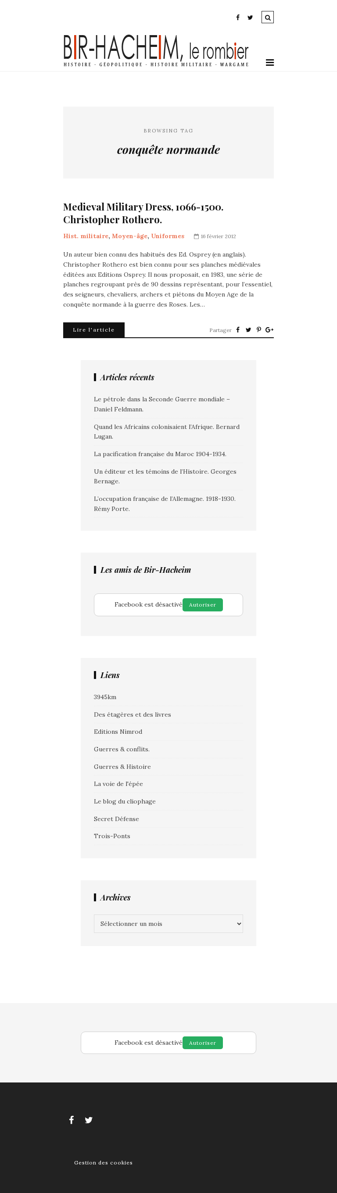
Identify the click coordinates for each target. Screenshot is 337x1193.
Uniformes (167, 236)
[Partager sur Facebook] (237, 329)
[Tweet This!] (248, 329)
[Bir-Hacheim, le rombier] (156, 66)
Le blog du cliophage (125, 801)
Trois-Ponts (112, 836)
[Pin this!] (259, 329)
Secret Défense (116, 819)
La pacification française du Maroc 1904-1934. (160, 454)
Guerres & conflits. (122, 749)
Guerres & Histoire (122, 767)
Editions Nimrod (118, 732)
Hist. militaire (85, 236)
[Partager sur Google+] (269, 329)
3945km (105, 697)
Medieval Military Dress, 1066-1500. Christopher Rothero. (143, 212)
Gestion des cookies (103, 1162)
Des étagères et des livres (132, 714)
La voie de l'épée (118, 784)
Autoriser (202, 604)
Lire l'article (94, 329)
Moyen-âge (129, 236)
